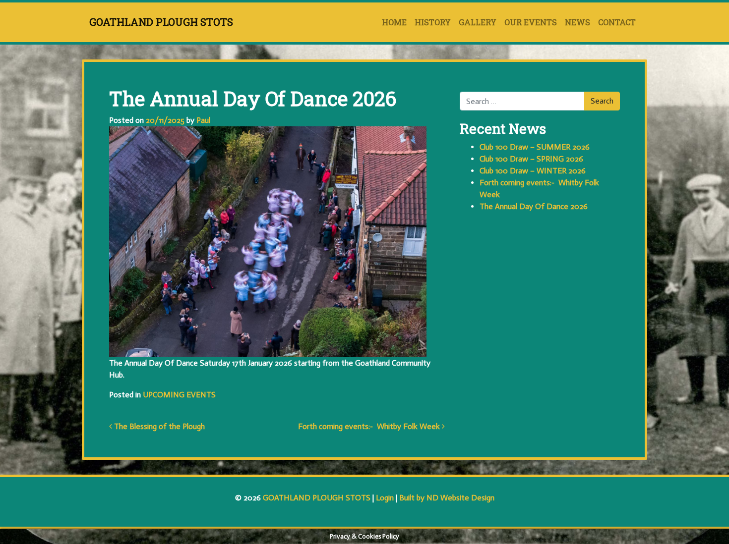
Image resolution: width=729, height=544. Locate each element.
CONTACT (617, 22)
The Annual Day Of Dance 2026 (534, 206)
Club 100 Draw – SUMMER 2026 (535, 147)
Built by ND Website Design (446, 497)
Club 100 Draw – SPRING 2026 (531, 158)
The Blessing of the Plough (158, 426)
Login (385, 497)
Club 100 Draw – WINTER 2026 (533, 170)
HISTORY (433, 22)
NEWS (577, 22)
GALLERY (477, 22)
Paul (202, 120)
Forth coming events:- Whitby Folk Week (370, 426)
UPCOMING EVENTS (179, 394)
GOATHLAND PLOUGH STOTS (161, 22)
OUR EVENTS (530, 22)
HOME (394, 22)
